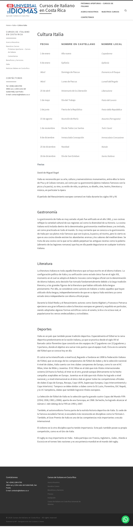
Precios (50, 494)
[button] (125, 519)
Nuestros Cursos (12, 46)
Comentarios (13, 56)
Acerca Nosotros (12, 42)
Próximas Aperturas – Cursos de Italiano (19, 50)
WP (16, 521)
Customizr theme (38, 521)
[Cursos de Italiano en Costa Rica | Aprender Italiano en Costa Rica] (22, 8)
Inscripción (51, 498)
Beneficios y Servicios (14, 60)
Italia (14, 25)
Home (8, 25)
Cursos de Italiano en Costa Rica (26, 518)
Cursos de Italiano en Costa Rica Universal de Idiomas (64, 502)
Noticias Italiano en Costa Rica (17, 68)
